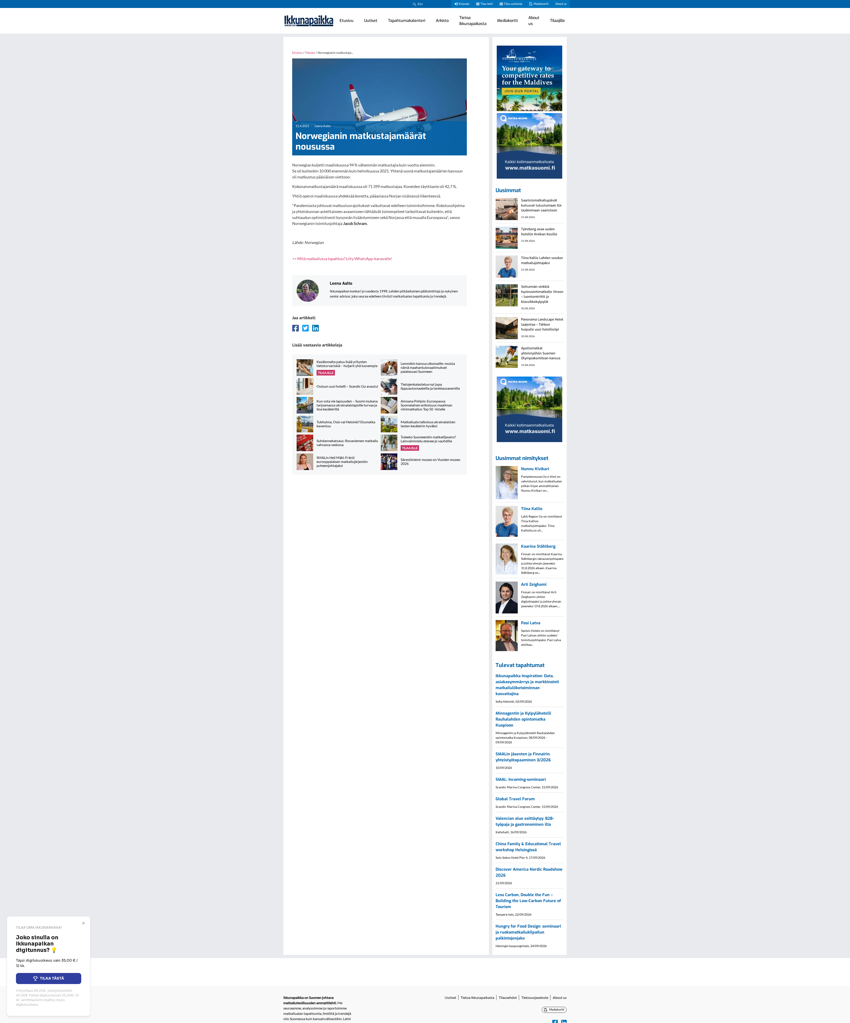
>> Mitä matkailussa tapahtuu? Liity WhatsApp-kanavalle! (342, 258)
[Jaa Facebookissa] (295, 328)
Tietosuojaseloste (534, 997)
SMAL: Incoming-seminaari (521, 779)
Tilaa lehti (486, 4)
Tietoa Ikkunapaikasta (473, 20)
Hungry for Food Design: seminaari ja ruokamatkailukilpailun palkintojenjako (528, 932)
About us (561, 4)
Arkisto (442, 20)
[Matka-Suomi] (529, 145)
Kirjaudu (464, 4)
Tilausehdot (508, 997)
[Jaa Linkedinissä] (315, 328)
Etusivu (347, 20)
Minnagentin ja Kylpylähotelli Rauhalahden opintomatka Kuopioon (523, 719)
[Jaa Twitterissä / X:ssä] (305, 328)
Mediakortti (541, 4)
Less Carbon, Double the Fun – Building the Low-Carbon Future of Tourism (528, 900)
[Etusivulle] (308, 20)
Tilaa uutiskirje (513, 4)
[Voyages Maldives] (529, 77)
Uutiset (370, 20)
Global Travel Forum (515, 799)
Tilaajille (557, 20)
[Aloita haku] (414, 4)
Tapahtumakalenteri (406, 20)
